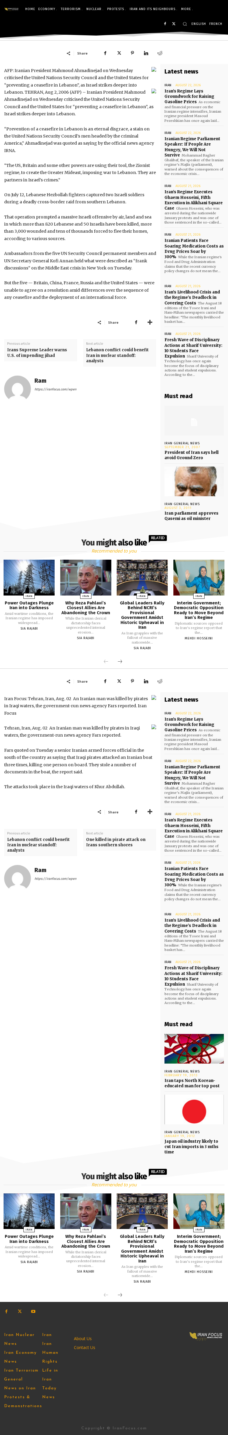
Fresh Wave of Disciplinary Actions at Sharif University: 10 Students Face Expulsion (193, 348)
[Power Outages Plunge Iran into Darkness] (29, 578)
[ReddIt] (160, 53)
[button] (185, 24)
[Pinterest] (132, 53)
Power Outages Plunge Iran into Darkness (29, 605)
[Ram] (17, 389)
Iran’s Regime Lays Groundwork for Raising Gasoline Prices (189, 96)
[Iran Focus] (11, 9)
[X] (174, 24)
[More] (150, 322)
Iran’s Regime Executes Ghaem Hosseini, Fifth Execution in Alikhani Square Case (193, 200)
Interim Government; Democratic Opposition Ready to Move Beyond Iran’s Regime (199, 610)
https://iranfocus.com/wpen (55, 389)
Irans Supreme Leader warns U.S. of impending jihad (37, 352)
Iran (167, 85)
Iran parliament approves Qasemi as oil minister (191, 516)
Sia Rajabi (29, 628)
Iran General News (182, 443)
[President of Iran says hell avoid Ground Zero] (194, 420)
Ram (40, 381)
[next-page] (120, 661)
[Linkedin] (146, 53)
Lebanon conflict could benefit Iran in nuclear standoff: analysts (117, 355)
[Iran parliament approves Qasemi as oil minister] (194, 481)
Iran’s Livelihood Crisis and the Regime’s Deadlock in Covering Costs (192, 297)
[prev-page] (106, 661)
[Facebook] (165, 24)
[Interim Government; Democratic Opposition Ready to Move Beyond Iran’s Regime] (198, 578)
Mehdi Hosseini (199, 638)
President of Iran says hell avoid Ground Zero (191, 455)
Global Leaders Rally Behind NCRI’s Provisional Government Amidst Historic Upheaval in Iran (142, 615)
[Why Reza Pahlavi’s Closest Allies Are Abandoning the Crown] (85, 578)
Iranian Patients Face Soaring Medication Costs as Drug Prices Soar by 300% (194, 248)
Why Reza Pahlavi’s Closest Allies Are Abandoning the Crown (85, 607)
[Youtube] (33, 1311)
